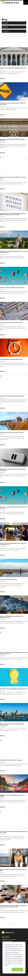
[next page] (18, 923)
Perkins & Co (12, 2)
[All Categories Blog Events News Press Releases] (14, 31)
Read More (2, 78)
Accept (17, 969)
